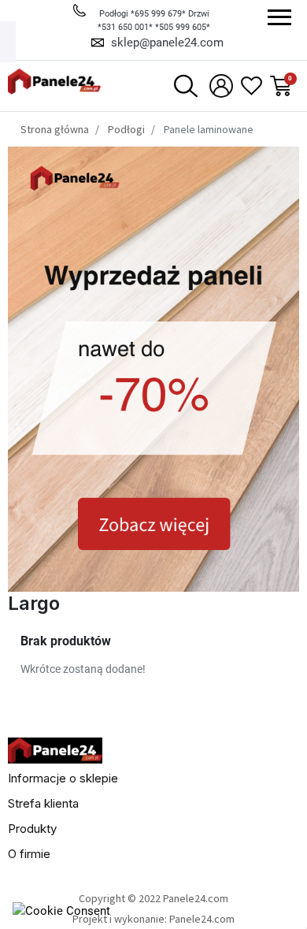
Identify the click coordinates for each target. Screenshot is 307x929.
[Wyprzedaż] (153, 368)
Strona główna (54, 129)
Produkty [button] (32, 829)
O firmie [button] (29, 854)
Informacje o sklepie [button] (63, 778)
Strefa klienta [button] (43, 804)
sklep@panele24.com (167, 42)
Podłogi (126, 129)
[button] (186, 86)
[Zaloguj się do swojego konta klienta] (219, 86)
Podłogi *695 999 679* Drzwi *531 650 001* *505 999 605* (154, 20)
